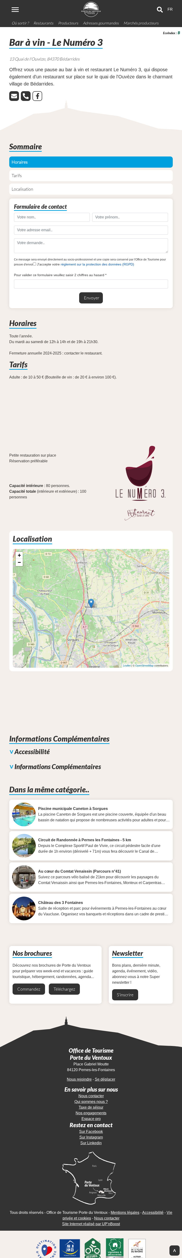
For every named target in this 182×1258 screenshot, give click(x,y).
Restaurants (43, 23)
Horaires (20, 162)
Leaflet (127, 665)
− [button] (19, 562)
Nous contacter (91, 1096)
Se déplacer (105, 1079)
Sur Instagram (91, 1137)
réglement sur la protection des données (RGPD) (97, 264)
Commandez (28, 989)
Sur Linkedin (91, 1143)
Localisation (22, 189)
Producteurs (68, 23)
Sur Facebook (91, 1132)
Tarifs (17, 175)
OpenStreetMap (144, 665)
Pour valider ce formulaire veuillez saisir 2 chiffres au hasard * (60, 275)
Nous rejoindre (79, 1079)
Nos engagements (91, 1113)
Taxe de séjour (91, 1107)
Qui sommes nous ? (91, 1102)
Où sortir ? (20, 23)
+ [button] (19, 555)
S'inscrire (125, 994)
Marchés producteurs (141, 23)
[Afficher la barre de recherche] (160, 10)
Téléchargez (64, 989)
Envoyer (91, 297)
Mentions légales (125, 1213)
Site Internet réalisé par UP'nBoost (91, 1224)
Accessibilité (153, 1213)
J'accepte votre (85, 264)
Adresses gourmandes (101, 23)
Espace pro (91, 1119)
